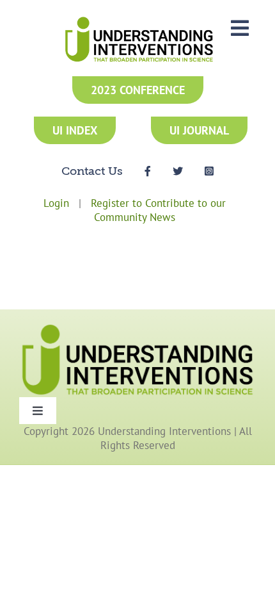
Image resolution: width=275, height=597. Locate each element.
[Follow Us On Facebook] (148, 170)
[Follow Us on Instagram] (209, 170)
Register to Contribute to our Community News (158, 210)
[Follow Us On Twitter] (178, 170)
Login (56, 203)
